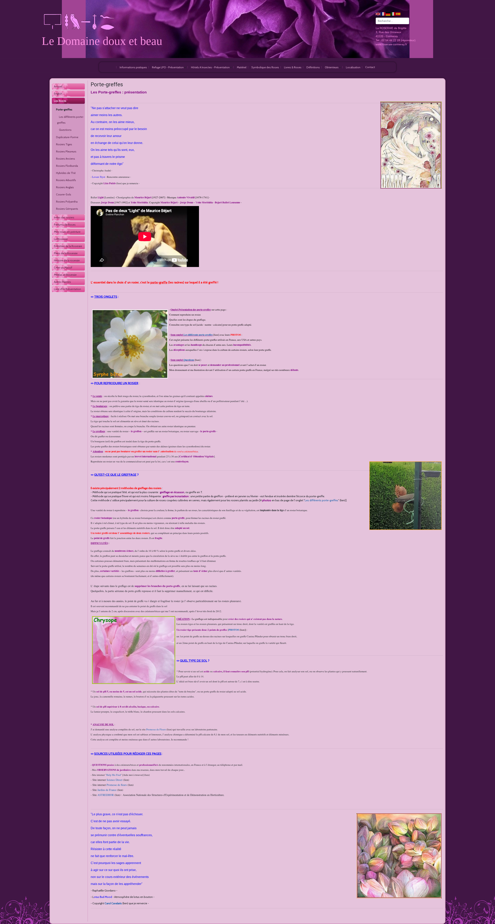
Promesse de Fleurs (156, 729)
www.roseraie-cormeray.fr (391, 44)
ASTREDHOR (105, 795)
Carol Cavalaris (113, 903)
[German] (388, 13)
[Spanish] (398, 13)
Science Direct (114, 780)
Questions (188, 360)
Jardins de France (106, 790)
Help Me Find (113, 775)
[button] (169, 67)
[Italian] (393, 13)
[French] (383, 13)
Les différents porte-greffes (321, 500)
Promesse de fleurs (117, 785)
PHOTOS (234, 629)
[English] (378, 13)
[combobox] (392, 21)
